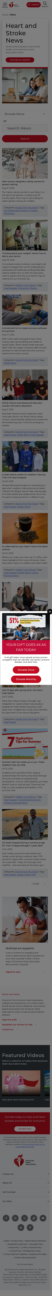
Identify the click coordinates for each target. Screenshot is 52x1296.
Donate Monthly (26, 679)
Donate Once (26, 669)
